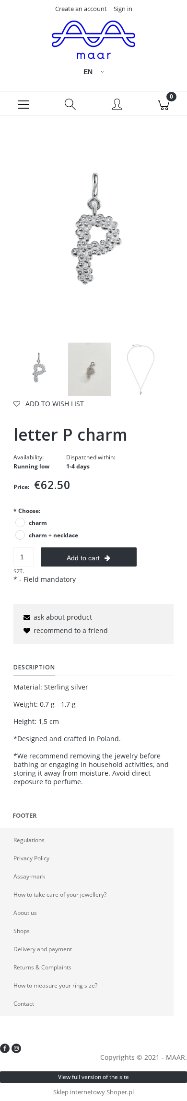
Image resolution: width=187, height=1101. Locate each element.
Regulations (29, 840)
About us (25, 913)
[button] (23, 104)
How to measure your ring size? (55, 985)
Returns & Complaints (42, 967)
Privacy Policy (31, 858)
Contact (23, 1004)
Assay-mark (29, 876)
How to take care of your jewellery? (59, 894)
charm (38, 523)
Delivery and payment (42, 949)
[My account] (117, 105)
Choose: (26, 511)
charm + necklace (53, 535)
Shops (21, 931)
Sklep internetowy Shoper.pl (93, 1092)
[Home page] (93, 40)
